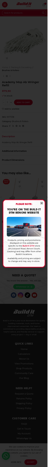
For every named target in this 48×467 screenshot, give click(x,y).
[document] (24, 233)
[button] (42, 203)
